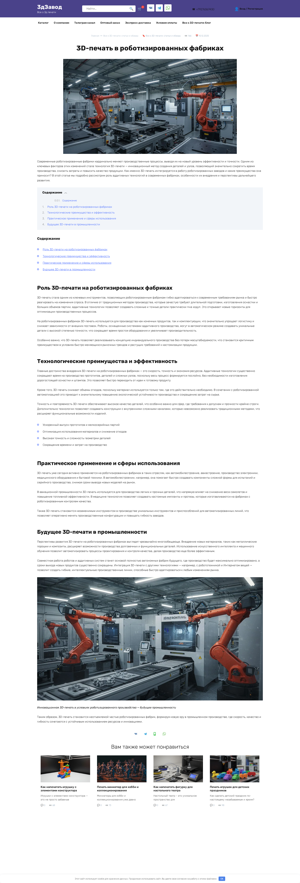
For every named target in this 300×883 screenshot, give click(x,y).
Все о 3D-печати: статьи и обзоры (163, 35)
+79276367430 (205, 9)
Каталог (43, 22)
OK (221, 878)
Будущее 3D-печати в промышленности (73, 224)
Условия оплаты (166, 22)
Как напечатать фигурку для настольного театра (173, 788)
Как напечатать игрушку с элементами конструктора (59, 788)
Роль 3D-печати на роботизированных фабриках (79, 206)
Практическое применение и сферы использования (81, 218)
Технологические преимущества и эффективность (81, 212)
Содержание (69, 200)
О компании (61, 22)
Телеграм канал (84, 22)
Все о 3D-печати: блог (196, 22)
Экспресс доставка (138, 22)
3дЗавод (49, 7)
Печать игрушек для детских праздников (229, 788)
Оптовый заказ (110, 22)
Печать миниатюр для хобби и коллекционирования (118, 788)
